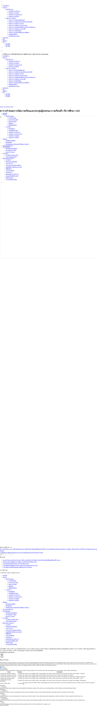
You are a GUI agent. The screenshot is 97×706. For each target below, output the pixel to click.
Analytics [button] (2, 693)
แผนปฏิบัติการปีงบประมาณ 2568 (14, 632)
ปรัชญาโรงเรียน (13, 584)
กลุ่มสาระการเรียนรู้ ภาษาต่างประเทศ (18, 25)
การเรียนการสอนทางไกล (12, 619)
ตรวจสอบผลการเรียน (11, 614)
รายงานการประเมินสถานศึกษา (13, 630)
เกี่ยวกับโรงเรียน (10, 116)
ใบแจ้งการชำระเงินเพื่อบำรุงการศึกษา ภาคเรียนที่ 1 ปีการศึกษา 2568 (20, 561)
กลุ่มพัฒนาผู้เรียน (13, 34)
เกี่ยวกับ (5, 114)
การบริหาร (8, 589)
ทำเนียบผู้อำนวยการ (13, 593)
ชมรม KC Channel (10, 616)
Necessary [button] (2, 666)
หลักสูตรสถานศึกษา (11, 604)
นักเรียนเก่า (5, 37)
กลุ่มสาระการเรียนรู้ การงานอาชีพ (17, 28)
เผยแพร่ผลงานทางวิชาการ (12, 639)
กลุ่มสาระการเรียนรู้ (11, 18)
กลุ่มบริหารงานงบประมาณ (15, 14)
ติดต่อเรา (5, 40)
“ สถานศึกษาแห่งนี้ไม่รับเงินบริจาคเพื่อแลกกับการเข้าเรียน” (17, 567)
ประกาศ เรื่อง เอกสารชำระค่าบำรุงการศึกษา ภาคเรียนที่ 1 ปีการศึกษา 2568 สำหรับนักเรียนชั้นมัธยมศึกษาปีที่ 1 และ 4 (31, 560)
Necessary (4, 667)
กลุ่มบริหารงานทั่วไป (14, 16)
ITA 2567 (8, 44)
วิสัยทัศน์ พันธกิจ (13, 588)
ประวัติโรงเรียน (12, 580)
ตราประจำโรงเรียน (13, 582)
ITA (4, 42)
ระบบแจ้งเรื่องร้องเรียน (11, 644)
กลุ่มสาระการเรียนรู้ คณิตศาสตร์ (17, 20)
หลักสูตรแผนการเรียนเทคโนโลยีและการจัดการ (17, 607)
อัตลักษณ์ (11, 586)
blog (4, 39)
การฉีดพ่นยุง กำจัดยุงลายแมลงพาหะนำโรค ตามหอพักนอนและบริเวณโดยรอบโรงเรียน (21, 552)
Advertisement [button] (3, 697)
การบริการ (8, 624)
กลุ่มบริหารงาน (9, 9)
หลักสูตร (5, 602)
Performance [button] (3, 689)
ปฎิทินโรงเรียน (9, 642)
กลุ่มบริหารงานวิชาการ (14, 11)
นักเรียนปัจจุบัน (6, 611)
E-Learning (5, 618)
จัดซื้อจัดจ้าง (9, 633)
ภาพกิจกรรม (9, 637)
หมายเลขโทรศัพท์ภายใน (12, 640)
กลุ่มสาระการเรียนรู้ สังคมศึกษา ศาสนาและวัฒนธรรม (22, 27)
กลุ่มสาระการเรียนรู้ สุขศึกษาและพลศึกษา (19, 32)
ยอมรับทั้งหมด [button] (10, 652)
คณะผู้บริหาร (6, 5)
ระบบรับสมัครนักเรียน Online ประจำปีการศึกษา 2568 (16, 563)
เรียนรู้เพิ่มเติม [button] (3, 652)
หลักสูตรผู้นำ (9, 605)
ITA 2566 (8, 43)
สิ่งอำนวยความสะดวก (8, 623)
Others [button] (1, 701)
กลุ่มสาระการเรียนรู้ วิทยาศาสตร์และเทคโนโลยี (20, 21)
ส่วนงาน (5, 7)
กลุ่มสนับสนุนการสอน (14, 36)
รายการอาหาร (9, 628)
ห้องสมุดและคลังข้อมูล (11, 612)
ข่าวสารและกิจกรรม (8, 609)
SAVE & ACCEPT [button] (4, 705)
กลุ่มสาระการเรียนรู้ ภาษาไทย (16, 23)
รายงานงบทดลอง (10, 635)
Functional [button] (2, 685)
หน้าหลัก (5, 113)
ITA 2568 (8, 46)
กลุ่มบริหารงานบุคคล (14, 12)
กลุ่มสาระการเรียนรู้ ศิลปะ (15, 30)
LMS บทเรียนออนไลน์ (11, 621)
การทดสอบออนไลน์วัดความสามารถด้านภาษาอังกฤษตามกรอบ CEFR (20, 565)
